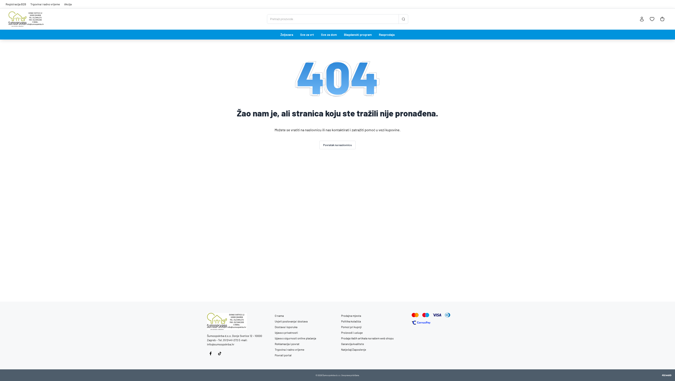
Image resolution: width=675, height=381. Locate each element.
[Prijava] (642, 19)
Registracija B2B (16, 4)
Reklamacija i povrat (287, 344)
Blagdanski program (358, 35)
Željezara (286, 35)
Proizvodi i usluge (352, 332)
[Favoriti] (652, 19)
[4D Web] (666, 375)
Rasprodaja (387, 35)
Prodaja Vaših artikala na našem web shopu (367, 338)
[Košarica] (662, 19)
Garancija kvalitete (352, 344)
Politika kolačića (351, 321)
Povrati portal (283, 355)
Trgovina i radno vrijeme (45, 4)
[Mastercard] (415, 315)
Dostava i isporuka (286, 327)
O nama (279, 315)
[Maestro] (425, 315)
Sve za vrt (307, 35)
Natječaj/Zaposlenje (353, 349)
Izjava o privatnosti (286, 332)
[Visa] (437, 315)
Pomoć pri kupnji (351, 327)
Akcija (68, 4)
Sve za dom (329, 35)
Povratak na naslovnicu (337, 145)
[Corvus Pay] (421, 323)
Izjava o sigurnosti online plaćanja (295, 338)
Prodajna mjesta (351, 315)
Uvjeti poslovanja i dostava (291, 321)
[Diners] (447, 315)
